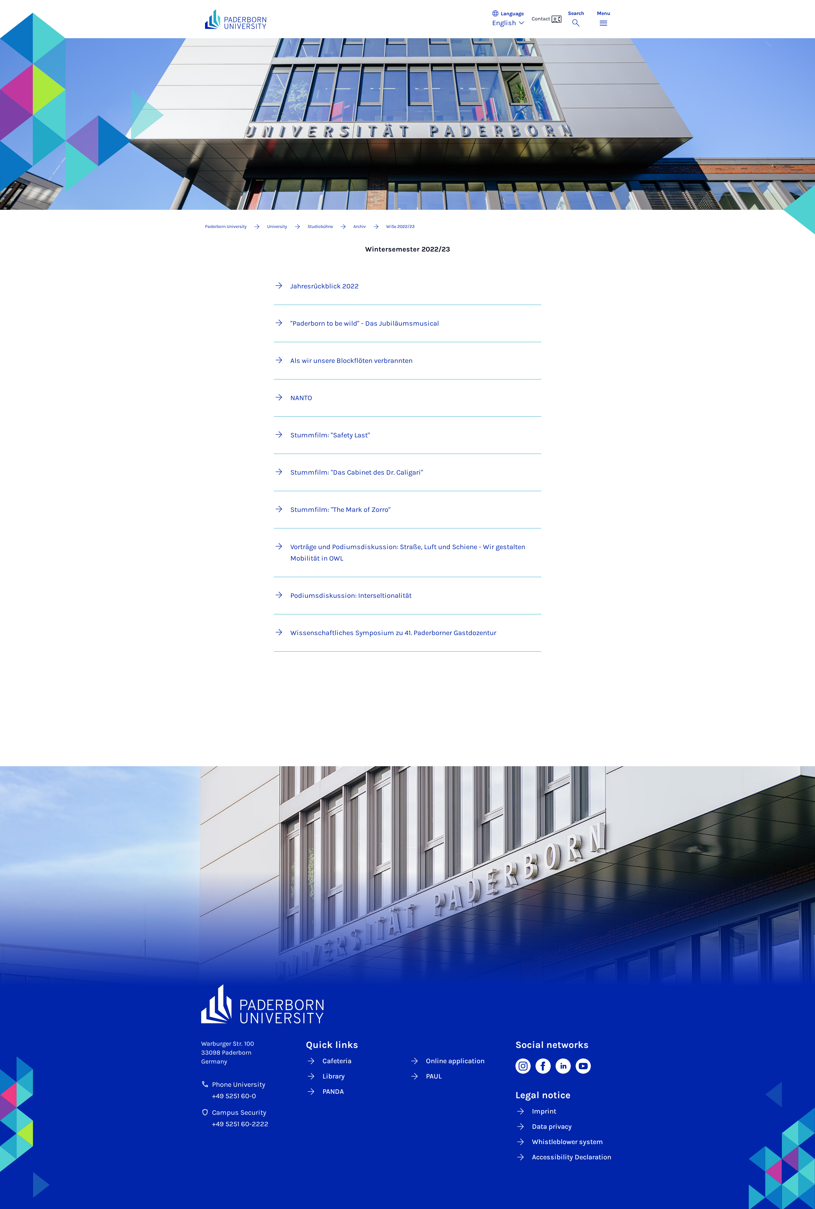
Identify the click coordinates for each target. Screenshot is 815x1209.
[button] (512, 19)
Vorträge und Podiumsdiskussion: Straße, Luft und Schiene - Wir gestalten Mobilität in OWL (407, 552)
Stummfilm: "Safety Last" (330, 435)
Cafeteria (336, 1061)
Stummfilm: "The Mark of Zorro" (340, 510)
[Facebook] (543, 1066)
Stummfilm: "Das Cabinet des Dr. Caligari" (356, 472)
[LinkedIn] (563, 1066)
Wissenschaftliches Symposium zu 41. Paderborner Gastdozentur (393, 633)
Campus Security (239, 1112)
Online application (455, 1061)
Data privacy (552, 1126)
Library (333, 1076)
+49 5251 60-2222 (240, 1124)
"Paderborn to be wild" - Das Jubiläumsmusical (364, 323)
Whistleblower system (567, 1142)
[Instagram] (523, 1066)
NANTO (301, 398)
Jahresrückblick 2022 (324, 286)
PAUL (434, 1076)
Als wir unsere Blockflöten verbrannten (351, 361)
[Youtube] (583, 1066)
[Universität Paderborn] (407, 1004)
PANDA (333, 1091)
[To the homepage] (235, 19)
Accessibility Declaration (571, 1157)
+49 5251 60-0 (234, 1096)
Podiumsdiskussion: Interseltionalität (351, 595)
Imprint (544, 1111)
